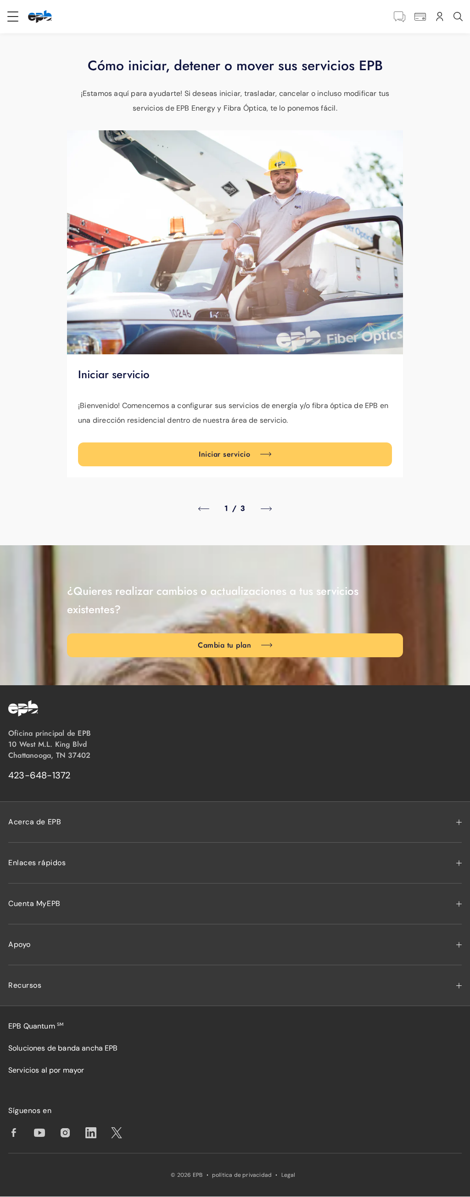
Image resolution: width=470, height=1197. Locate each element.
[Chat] (399, 16)
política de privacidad (242, 1175)
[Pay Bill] (420, 17)
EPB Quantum (35, 1026)
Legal (288, 1175)
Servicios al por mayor (46, 1070)
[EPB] (40, 16)
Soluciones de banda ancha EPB (63, 1048)
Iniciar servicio (224, 454)
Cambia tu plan (224, 645)
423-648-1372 (39, 775)
